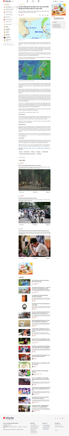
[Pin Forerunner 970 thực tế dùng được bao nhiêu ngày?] (24, 306)
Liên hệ (56, 430)
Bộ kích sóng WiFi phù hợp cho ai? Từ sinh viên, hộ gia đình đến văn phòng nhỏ (40, 321)
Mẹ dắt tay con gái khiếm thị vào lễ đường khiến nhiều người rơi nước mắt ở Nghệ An (41, 347)
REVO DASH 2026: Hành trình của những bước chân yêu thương (40, 281)
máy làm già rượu (46, 425)
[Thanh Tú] (32, 309)
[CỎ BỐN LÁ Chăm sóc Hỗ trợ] (32, 374)
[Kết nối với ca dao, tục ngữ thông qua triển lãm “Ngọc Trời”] (24, 365)
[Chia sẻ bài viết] (54, 1)
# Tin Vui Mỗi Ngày (22, 4)
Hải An (35, 300)
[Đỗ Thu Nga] (19, 163)
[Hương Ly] (32, 384)
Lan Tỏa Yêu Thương (34, 427)
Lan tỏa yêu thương (57, 26)
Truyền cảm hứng (57, 24)
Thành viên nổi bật (8, 24)
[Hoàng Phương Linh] (32, 394)
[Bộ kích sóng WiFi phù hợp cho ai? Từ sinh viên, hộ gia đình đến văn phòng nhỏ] (24, 323)
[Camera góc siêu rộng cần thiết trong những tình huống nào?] (24, 298)
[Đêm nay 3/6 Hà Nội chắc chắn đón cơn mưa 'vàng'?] (34, 179)
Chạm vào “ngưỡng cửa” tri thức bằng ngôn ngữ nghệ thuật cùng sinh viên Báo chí (40, 379)
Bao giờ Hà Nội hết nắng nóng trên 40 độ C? (28, 198)
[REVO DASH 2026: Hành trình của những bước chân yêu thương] (24, 282)
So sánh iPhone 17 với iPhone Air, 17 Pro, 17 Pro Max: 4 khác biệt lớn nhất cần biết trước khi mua (41, 330)
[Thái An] (19, 228)
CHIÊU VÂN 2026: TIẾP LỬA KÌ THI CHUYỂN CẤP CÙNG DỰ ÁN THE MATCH (40, 398)
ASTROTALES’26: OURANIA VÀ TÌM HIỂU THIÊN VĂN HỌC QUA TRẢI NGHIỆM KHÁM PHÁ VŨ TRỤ (41, 389)
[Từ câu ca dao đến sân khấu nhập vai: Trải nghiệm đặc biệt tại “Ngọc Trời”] (24, 357)
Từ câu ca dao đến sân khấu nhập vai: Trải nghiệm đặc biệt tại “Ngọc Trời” (41, 356)
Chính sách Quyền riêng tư (59, 426)
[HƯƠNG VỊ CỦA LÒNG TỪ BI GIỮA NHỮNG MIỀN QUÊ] (24, 373)
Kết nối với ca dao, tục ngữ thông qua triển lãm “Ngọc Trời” (41, 363)
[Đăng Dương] (32, 317)
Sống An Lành (33, 430)
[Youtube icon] (62, 418)
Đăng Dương (35, 317)
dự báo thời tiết (45, 151)
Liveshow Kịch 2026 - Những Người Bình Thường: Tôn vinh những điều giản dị (40, 406)
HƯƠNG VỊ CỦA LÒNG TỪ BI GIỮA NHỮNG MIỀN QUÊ (40, 371)
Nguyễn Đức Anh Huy (37, 410)
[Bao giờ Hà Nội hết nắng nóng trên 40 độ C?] (34, 212)
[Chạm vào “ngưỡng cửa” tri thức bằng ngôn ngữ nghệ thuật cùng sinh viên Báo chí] (24, 381)
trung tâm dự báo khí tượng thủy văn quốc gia (27, 153)
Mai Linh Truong (36, 402)
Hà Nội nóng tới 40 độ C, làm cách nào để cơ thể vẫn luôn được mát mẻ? (34, 230)
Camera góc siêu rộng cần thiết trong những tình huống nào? (40, 296)
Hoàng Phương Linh (36, 393)
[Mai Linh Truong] (32, 402)
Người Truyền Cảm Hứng (35, 426)
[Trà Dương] (32, 359)
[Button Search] (12, 1)
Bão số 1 (33, 151)
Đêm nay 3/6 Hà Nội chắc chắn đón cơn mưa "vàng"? (30, 165)
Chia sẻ (49, 192)
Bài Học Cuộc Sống (34, 428)
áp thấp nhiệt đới (32, 52)
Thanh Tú (35, 308)
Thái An (22, 228)
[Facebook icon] (55, 418)
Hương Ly (35, 384)
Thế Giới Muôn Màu (34, 431)
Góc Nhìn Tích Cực (34, 432)
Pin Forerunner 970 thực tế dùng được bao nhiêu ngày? (41, 304)
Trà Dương (35, 358)
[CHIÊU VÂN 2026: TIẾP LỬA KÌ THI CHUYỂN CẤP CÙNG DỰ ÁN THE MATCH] (24, 400)
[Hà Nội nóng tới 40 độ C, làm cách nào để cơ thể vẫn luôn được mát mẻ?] (34, 246)
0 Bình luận (35, 192)
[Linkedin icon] (60, 418)
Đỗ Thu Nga (22, 14)
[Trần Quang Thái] (32, 284)
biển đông (39, 153)
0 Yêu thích (22, 192)
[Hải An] (32, 301)
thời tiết (24, 103)
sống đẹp (38, 151)
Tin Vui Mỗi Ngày (33, 424)
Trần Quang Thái (36, 283)
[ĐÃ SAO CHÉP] (45, 15)
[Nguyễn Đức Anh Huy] (32, 411)
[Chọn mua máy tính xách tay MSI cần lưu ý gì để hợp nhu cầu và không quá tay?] (24, 315)
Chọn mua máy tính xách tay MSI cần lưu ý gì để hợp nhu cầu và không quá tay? (41, 312)
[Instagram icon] (58, 418)
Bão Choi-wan (26, 151)
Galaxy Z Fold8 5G (46, 427)
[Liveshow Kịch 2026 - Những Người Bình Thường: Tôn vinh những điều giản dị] (24, 408)
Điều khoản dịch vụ (58, 424)
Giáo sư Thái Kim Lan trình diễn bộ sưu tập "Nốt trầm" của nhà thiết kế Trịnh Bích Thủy (41, 339)
